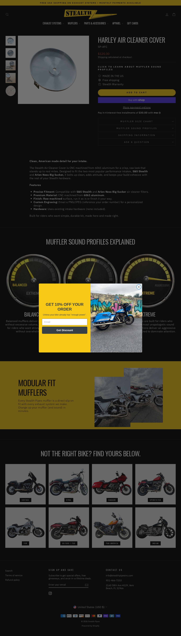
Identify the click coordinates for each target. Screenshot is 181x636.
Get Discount (64, 330)
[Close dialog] (138, 287)
